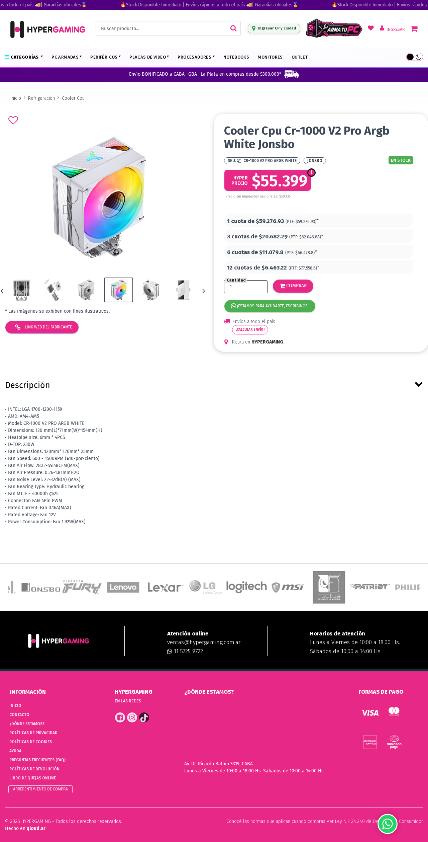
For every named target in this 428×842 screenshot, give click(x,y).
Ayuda (15, 751)
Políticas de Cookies (30, 742)
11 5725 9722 (187, 651)
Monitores (270, 57)
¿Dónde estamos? (26, 723)
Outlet (300, 57)
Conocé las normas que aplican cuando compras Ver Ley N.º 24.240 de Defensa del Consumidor (324, 821)
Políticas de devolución (34, 769)
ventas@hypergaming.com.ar (203, 642)
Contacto (19, 714)
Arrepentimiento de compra (40, 789)
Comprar (296, 286)
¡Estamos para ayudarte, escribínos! (272, 306)
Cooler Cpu (73, 98)
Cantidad (236, 280)
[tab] (214, 384)
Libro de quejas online (32, 778)
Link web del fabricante (48, 327)
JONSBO (314, 160)
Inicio (15, 98)
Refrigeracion (41, 98)
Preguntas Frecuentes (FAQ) (37, 760)
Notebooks (236, 57)
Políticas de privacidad (33, 733)
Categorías (25, 57)
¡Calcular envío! (250, 330)
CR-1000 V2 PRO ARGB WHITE (269, 160)
